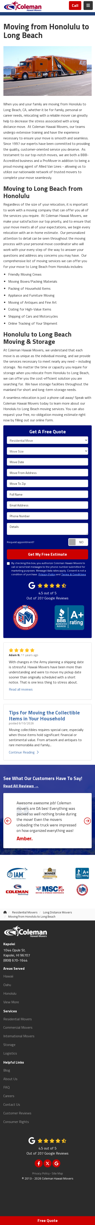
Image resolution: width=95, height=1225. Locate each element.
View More (11, 1002)
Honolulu (9, 993)
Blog (6, 1070)
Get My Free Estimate (47, 554)
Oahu (7, 984)
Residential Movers (17, 1019)
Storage (9, 1044)
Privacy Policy (41, 1173)
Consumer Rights (16, 1121)
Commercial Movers (17, 1027)
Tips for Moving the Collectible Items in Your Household (44, 715)
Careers (8, 1095)
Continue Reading (22, 752)
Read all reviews (21, 689)
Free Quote (48, 1220)
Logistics (10, 1053)
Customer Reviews (17, 1113)
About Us (10, 1078)
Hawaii (8, 976)
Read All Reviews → (21, 786)
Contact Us (11, 1104)
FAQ (6, 1087)
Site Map (57, 1173)
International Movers (18, 1036)
